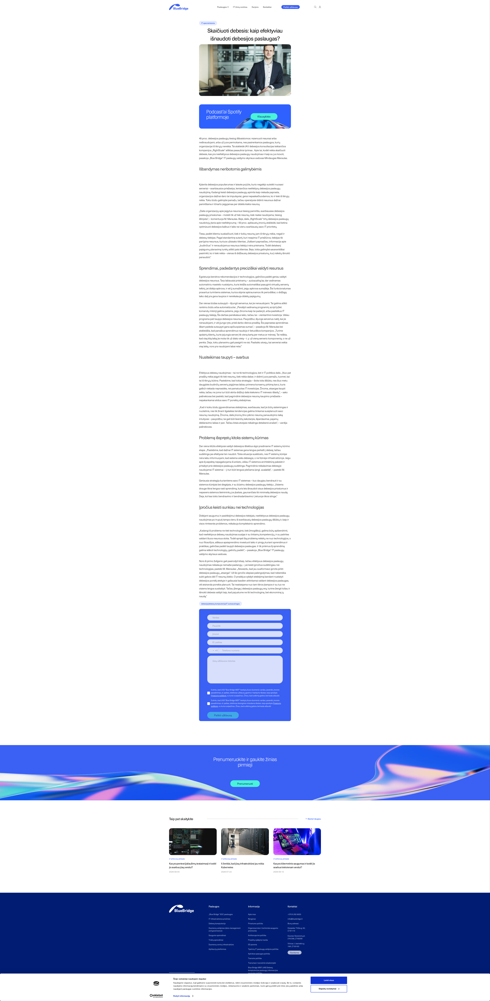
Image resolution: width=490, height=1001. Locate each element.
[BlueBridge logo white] (181, 909)
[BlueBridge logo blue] (178, 7)
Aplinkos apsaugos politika (259, 953)
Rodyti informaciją (181, 996)
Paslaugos (222, 6)
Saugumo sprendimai (217, 935)
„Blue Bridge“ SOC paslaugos (221, 914)
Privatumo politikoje (218, 695)
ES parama (252, 944)
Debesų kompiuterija (217, 923)
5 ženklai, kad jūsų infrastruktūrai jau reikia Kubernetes (242, 865)
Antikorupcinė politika (257, 935)
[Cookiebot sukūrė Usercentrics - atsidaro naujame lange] (156, 996)
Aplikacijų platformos (217, 949)
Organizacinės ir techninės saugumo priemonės (263, 929)
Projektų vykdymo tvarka (258, 939)
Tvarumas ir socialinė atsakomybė (262, 962)
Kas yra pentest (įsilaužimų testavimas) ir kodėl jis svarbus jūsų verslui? (192, 865)
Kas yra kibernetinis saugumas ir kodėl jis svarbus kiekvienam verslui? (294, 865)
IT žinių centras (240, 6)
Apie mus (252, 914)
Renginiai (252, 918)
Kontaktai (267, 6)
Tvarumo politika (255, 958)
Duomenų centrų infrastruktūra (221, 944)
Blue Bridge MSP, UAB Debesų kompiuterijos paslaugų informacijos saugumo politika (263, 970)
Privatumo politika (255, 923)
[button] (315, 7)
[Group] (320, 7)
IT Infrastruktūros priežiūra (219, 918)
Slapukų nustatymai (327, 988)
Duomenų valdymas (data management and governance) (225, 929)
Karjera (255, 6)
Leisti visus (329, 980)
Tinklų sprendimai (216, 939)
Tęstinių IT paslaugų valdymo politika (263, 949)
